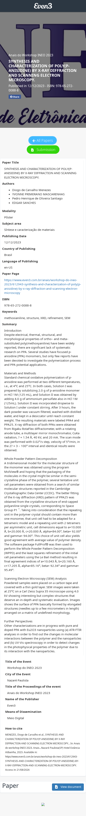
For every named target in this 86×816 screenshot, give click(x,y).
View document (70, 787)
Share (15, 96)
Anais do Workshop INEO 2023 (31, 55)
